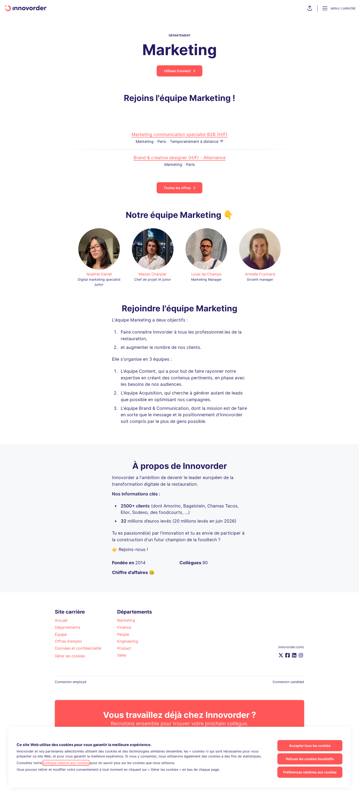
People (123, 634)
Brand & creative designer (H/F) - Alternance (180, 157)
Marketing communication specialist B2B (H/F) (179, 134)
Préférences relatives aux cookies (310, 772)
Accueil (61, 620)
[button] (310, 8)
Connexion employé (70, 682)
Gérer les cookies (70, 656)
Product (124, 648)
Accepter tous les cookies (310, 746)
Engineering (127, 641)
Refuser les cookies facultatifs (310, 759)
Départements (67, 627)
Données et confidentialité (78, 648)
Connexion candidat (288, 682)
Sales (121, 655)
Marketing (126, 620)
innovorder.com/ (291, 647)
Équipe (61, 634)
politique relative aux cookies (66, 763)
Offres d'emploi (68, 641)
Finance (124, 627)
